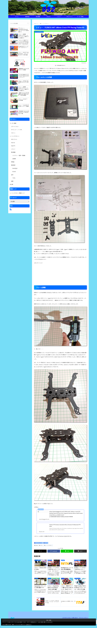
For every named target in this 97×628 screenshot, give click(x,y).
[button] (80, 551)
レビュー (46, 542)
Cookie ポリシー (29, 624)
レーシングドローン (38, 542)
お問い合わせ (75, 617)
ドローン (41, 545)
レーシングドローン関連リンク (17, 193)
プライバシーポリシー (83, 617)
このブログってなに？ (66, 617)
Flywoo (36, 545)
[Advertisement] (60, 274)
